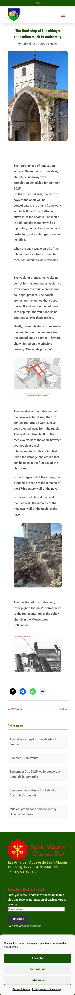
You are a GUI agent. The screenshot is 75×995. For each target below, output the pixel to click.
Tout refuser (37, 969)
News (53, 44)
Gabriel (26, 44)
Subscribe (18, 919)
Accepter (38, 958)
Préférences (37, 980)
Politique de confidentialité (46, 989)
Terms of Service (21, 989)
